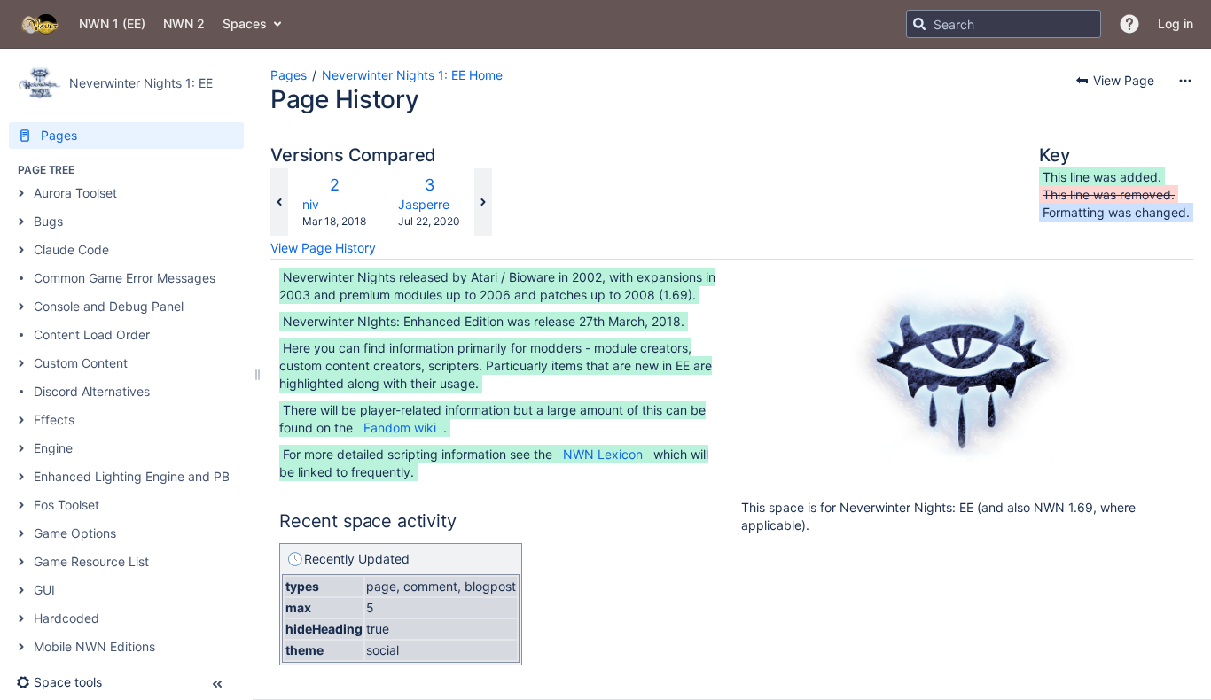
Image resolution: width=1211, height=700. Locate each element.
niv (310, 204)
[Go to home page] (39, 24)
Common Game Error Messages (124, 277)
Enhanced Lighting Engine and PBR (136, 476)
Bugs (48, 221)
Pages (288, 74)
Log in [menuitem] (1175, 23)
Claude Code (71, 249)
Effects (54, 419)
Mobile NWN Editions (94, 646)
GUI (44, 589)
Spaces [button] (245, 23)
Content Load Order (92, 334)
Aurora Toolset (75, 192)
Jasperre (423, 204)
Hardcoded (66, 618)
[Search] (919, 24)
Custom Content (81, 362)
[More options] (1185, 80)
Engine (53, 447)
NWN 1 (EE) (112, 23)
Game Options (75, 533)
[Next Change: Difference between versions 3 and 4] (483, 202)
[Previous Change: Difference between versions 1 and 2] (279, 202)
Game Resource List (91, 561)
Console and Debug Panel (109, 306)
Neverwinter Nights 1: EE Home (412, 74)
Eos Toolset (66, 504)
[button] (1129, 24)
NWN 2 (184, 23)
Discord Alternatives (92, 391)
